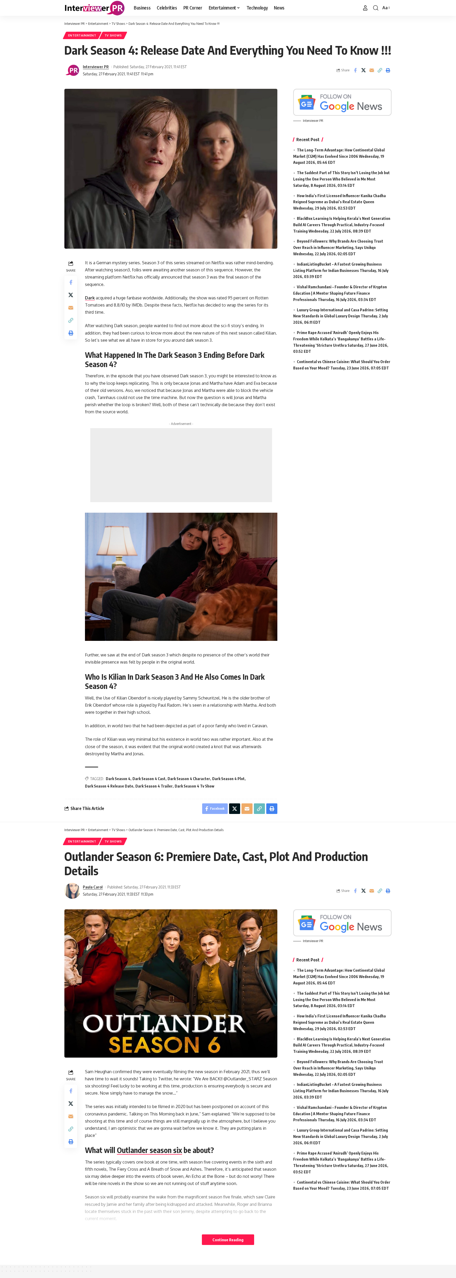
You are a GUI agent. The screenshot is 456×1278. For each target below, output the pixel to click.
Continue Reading (228, 1239)
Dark (90, 297)
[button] (365, 8)
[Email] (371, 70)
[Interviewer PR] (94, 8)
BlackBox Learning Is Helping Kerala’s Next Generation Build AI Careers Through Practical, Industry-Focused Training (341, 224)
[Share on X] (363, 70)
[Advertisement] (181, 465)
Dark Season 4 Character (189, 778)
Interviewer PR (96, 66)
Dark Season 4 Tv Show (194, 786)
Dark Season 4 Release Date (109, 786)
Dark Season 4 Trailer (154, 786)
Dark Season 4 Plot (228, 778)
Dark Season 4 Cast (148, 778)
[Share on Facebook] (355, 70)
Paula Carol (93, 887)
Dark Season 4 (118, 778)
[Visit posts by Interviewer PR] (72, 70)
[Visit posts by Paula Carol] (72, 891)
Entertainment (82, 35)
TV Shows (113, 35)
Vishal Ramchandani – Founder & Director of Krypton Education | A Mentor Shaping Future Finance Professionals (340, 293)
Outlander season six (149, 1150)
